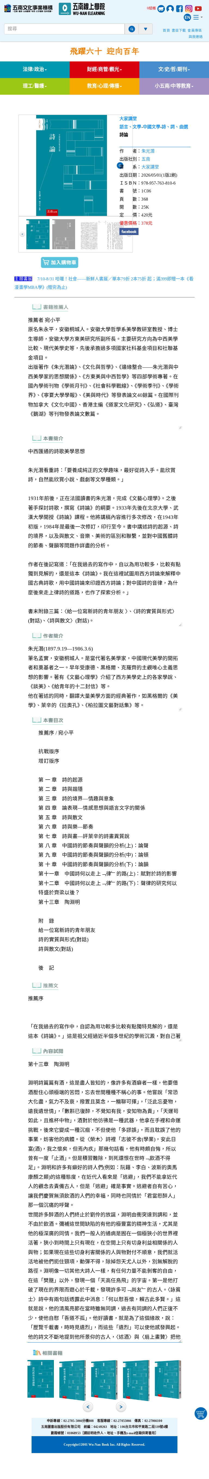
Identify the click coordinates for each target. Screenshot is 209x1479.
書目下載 (179, 30)
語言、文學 (130, 126)
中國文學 (151, 126)
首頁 (166, 30)
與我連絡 (196, 37)
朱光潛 (148, 151)
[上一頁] (22, 234)
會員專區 (195, 30)
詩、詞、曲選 (175, 126)
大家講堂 (128, 118)
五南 (146, 159)
